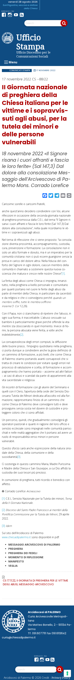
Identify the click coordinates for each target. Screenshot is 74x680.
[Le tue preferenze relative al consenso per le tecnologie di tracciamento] (67, 673)
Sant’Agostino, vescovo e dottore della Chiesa (20, 7)
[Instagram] (11, 14)
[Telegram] (29, 14)
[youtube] (17, 14)
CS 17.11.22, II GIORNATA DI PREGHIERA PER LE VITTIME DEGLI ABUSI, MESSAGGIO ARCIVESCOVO (35, 582)
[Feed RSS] (23, 14)
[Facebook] (5, 14)
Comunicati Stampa (19, 70)
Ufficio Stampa (30, 42)
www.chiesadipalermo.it (16, 537)
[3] (18, 457)
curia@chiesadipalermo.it (19, 637)
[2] (21, 334)
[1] (63, 273)
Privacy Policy (61, 677)
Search (64, 23)
